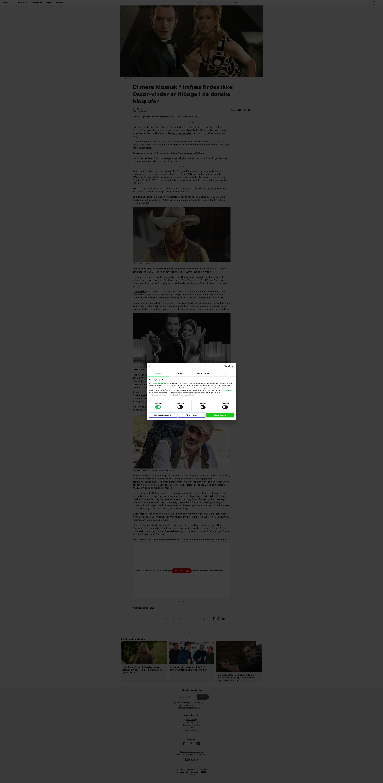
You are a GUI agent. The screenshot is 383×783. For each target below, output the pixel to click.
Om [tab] (225, 373)
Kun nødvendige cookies (162, 415)
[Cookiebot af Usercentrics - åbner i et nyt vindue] (225, 366)
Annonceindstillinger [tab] (202, 373)
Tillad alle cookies (220, 415)
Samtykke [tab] (157, 373)
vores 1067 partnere (160, 383)
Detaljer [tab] (180, 373)
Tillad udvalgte (191, 415)
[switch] (180, 407)
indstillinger (228, 390)
